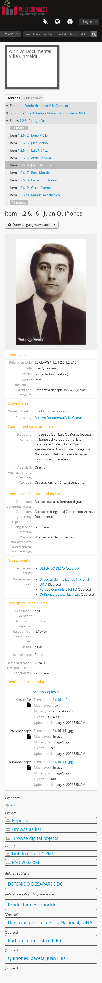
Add (13, 805)
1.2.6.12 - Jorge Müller (33, 135)
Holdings (13, 98)
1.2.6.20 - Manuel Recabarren (39, 195)
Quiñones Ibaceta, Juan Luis (60, 594)
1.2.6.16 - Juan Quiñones (35, 165)
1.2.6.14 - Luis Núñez (33, 150)
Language (57, 22)
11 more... (19, 128)
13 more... (19, 202)
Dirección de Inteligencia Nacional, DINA (50, 922)
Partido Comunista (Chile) (58, 589)
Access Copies (44, 691)
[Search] (94, 34)
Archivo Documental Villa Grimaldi (59, 417)
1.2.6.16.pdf (58, 700)
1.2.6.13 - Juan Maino (33, 143)
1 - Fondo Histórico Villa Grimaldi (44, 105)
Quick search (33, 98)
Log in (87, 21)
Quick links (70, 22)
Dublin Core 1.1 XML (32, 853)
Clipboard (45, 22)
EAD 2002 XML (26, 862)
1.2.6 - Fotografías (32, 120)
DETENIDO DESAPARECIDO (59, 568)
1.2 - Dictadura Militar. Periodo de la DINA (55, 113)
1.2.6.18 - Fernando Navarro (38, 180)
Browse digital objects (34, 838)
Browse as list (26, 829)
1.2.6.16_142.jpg (61, 762)
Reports (19, 820)
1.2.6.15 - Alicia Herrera (34, 158)
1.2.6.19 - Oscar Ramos (34, 187)
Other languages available (31, 224)
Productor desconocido (52, 411)
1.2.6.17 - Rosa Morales (34, 172)
